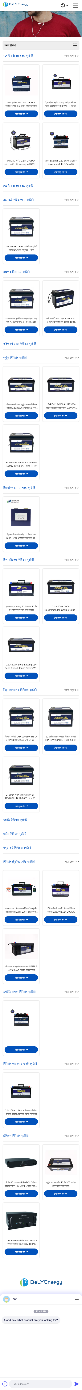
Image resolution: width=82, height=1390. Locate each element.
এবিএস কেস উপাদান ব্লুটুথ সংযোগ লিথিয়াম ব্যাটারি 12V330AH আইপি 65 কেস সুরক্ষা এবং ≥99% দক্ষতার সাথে (21, 406)
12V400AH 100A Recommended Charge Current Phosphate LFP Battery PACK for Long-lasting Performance (60, 608)
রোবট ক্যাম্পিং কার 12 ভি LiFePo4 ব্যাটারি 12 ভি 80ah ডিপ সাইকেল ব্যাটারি (21, 104)
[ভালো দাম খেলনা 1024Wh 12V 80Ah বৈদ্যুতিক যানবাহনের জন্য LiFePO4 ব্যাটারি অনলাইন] (60, 140)
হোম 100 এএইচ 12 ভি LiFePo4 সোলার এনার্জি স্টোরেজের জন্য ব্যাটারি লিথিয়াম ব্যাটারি (21, 162)
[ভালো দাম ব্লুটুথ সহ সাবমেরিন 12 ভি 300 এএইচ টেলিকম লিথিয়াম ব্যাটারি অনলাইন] (60, 1162)
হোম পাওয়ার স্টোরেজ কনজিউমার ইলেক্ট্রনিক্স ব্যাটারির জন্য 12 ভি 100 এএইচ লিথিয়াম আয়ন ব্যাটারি (21, 910)
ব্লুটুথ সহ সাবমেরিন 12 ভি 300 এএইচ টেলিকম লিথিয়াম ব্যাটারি (61, 1184)
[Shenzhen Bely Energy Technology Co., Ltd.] (15, 5)
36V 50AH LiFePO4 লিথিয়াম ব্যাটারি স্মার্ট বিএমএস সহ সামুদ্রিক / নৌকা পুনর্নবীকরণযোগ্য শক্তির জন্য (21, 248)
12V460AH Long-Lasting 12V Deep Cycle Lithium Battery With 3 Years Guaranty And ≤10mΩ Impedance (21, 666)
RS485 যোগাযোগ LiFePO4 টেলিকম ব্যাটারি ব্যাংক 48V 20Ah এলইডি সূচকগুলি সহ (21, 1184)
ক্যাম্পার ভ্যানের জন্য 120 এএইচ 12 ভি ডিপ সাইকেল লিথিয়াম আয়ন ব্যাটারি (21, 608)
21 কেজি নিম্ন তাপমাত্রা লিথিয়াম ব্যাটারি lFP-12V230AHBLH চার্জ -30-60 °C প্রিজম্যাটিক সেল (60, 738)
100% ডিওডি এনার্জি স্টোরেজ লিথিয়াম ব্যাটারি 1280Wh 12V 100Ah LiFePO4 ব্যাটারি (61, 910)
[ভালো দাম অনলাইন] (21, 1018)
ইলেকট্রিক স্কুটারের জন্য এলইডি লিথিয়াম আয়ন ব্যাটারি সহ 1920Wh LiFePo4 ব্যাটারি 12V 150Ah (60, 104)
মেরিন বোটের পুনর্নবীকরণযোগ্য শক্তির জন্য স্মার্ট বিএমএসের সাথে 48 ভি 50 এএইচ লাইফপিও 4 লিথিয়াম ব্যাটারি (21, 320)
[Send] (77, 1384)
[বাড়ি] (41, 1287)
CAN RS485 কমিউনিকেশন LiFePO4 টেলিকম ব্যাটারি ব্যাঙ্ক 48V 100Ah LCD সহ (21, 1242)
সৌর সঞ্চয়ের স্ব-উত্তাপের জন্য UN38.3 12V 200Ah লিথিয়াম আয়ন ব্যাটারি (21, 968)
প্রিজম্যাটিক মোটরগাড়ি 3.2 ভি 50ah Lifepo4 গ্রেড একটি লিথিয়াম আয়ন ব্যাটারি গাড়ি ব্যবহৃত (21, 536)
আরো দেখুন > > (71, 55)
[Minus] (76, 1299)
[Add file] (5, 1384)
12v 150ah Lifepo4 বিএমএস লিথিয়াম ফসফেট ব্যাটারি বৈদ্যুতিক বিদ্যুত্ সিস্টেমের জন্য (21, 1112)
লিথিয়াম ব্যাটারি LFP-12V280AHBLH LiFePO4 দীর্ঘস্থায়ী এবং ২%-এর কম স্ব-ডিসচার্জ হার (21, 738)
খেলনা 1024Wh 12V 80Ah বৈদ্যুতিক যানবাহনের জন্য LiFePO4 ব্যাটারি (61, 162)
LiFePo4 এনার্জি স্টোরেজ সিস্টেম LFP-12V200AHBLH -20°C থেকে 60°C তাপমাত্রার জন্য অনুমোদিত (21, 796)
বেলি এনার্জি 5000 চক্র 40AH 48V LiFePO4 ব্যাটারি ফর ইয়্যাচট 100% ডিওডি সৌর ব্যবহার (61, 320)
